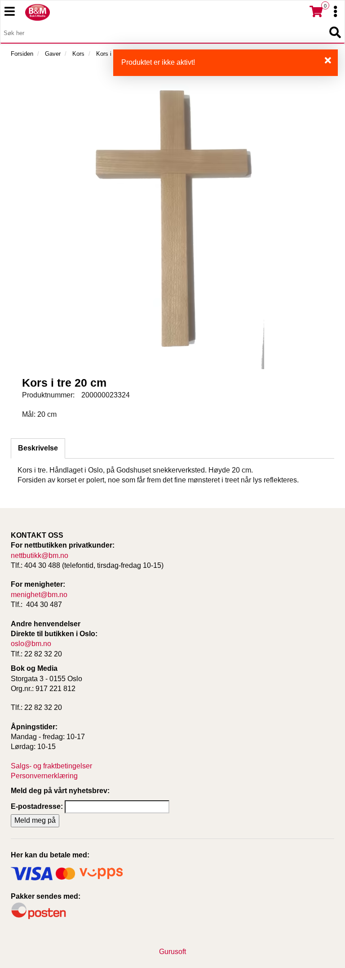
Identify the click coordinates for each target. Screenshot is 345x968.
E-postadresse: (37, 806)
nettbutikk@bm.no (39, 555)
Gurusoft (172, 951)
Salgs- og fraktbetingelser (51, 766)
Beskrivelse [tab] (38, 448)
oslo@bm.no (31, 643)
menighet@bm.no (39, 594)
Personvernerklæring (44, 776)
